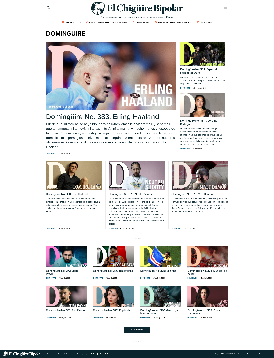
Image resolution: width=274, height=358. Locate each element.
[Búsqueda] (48, 7)
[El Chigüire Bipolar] (137, 8)
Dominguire (51, 153)
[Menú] (225, 7)
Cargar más (137, 330)
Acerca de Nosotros (65, 354)
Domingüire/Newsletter (86, 354)
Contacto (50, 354)
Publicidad (104, 354)
